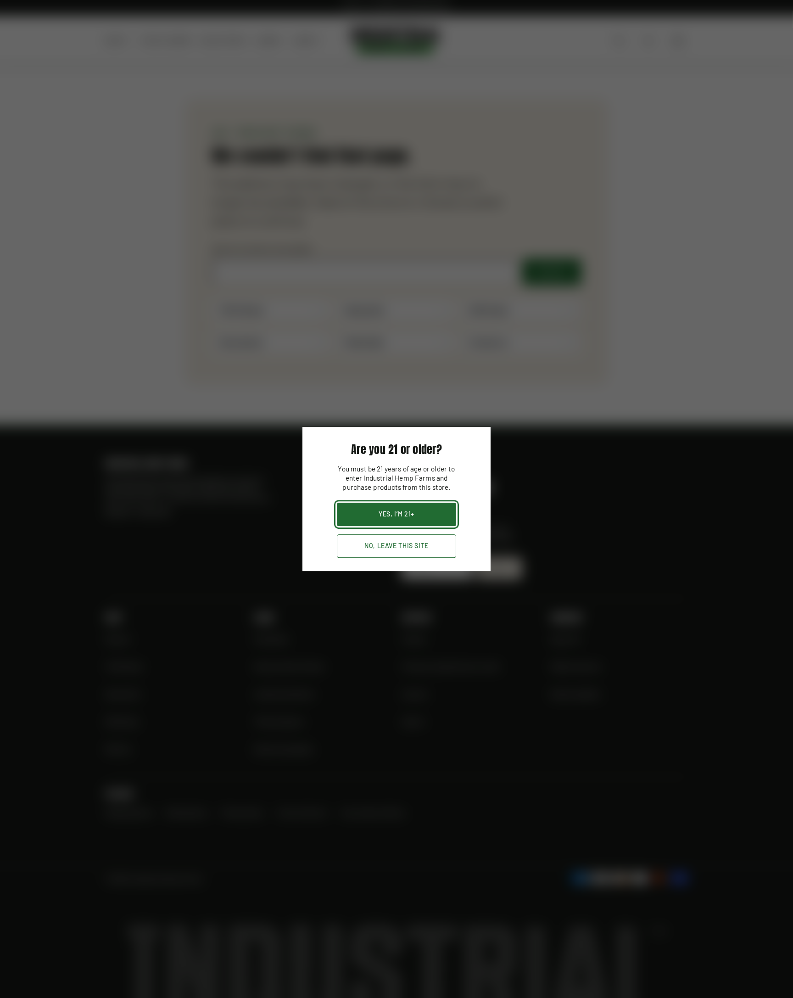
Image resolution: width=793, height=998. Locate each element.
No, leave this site (396, 545)
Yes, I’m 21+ (396, 514)
